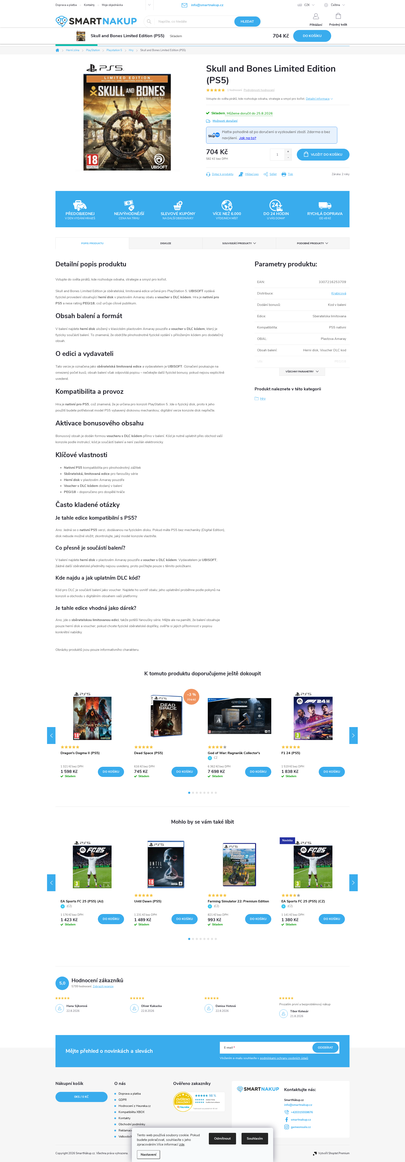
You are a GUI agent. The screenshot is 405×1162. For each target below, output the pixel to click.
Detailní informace (317, 99)
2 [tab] (193, 793)
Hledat (247, 21)
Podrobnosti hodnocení (259, 90)
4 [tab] (201, 793)
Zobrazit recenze (103, 986)
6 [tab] (208, 793)
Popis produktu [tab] (92, 243)
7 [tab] (212, 793)
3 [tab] (197, 793)
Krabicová (338, 293)
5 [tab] (204, 793)
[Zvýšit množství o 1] (288, 152)
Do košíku (312, 36)
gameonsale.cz (301, 1127)
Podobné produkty (310, 243)
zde (181, 1144)
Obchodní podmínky (132, 1124)
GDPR (123, 1100)
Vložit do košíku (326, 154)
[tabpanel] (92, 735)
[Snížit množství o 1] (288, 157)
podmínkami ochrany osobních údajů (284, 1058)
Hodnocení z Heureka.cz (135, 1106)
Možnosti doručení (225, 121)
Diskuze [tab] (165, 243)
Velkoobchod (127, 1136)
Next (353, 735)
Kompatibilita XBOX (131, 1112)
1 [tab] (189, 793)
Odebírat (325, 1048)
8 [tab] (216, 793)
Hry (263, 398)
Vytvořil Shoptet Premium (334, 1153)
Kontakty (89, 5)
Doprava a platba (66, 5)
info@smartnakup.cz (298, 1105)
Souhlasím (255, 1138)
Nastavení (148, 1154)
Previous (51, 735)
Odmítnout (222, 1138)
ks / (81, 1097)
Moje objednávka (112, 5)
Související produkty (237, 243)
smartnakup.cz (301, 1120)
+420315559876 (302, 1112)
